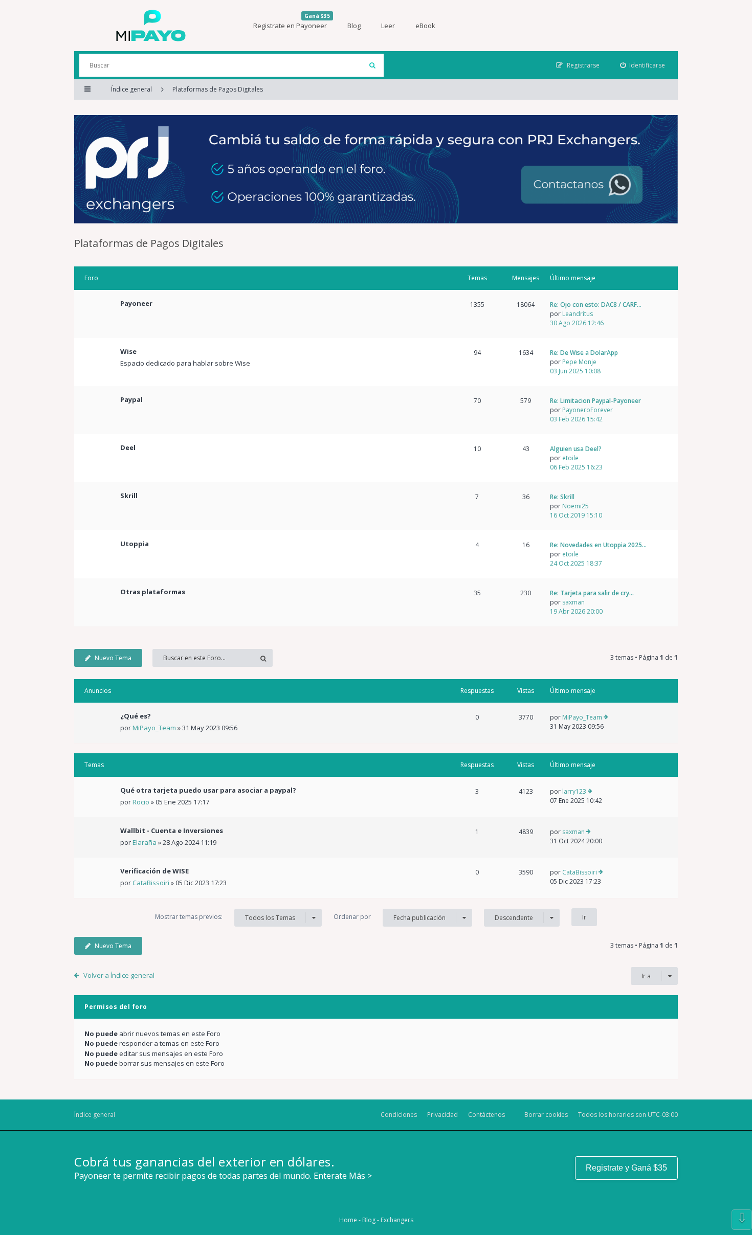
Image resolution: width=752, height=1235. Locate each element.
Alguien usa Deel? (576, 448)
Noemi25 (575, 506)
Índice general (94, 1114)
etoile (570, 458)
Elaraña (144, 842)
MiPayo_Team (154, 727)
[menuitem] (643, 65)
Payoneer (136, 303)
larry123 (574, 791)
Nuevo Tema (113, 658)
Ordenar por (390, 917)
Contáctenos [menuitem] (486, 1114)
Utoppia (134, 543)
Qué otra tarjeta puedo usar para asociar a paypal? (208, 790)
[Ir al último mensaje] (606, 717)
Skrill (129, 495)
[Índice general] (151, 25)
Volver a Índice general (118, 975)
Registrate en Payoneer (291, 21)
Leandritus (577, 313)
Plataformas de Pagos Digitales (149, 243)
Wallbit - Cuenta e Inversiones (171, 830)
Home (348, 1220)
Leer (388, 25)
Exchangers (397, 1220)
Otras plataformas (152, 591)
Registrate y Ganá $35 (626, 1167)
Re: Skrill (562, 496)
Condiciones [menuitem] (399, 1114)
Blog (354, 25)
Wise (128, 351)
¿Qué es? (135, 716)
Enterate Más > (343, 1175)
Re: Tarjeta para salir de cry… (592, 593)
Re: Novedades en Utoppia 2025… (598, 545)
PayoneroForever (587, 410)
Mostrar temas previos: (225, 917)
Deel (128, 447)
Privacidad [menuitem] (442, 1114)
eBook (425, 25)
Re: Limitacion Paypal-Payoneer (595, 400)
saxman (573, 602)
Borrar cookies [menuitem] (546, 1114)
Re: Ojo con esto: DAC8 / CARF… (596, 304)
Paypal (131, 399)
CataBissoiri (150, 882)
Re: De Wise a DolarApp (584, 352)
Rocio (140, 801)
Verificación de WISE (154, 870)
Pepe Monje (579, 361)
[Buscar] (372, 65)
